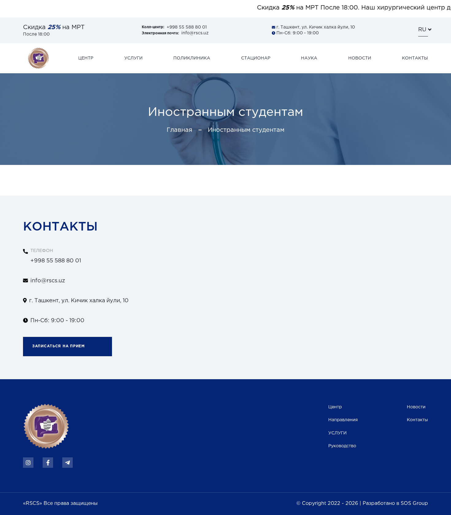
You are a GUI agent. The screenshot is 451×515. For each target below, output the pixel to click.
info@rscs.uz (175, 33)
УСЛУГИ (337, 433)
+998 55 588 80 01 (174, 27)
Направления (343, 420)
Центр (335, 407)
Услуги (133, 58)
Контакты (415, 58)
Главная (179, 130)
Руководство (342, 446)
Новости (359, 58)
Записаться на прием (58, 346)
